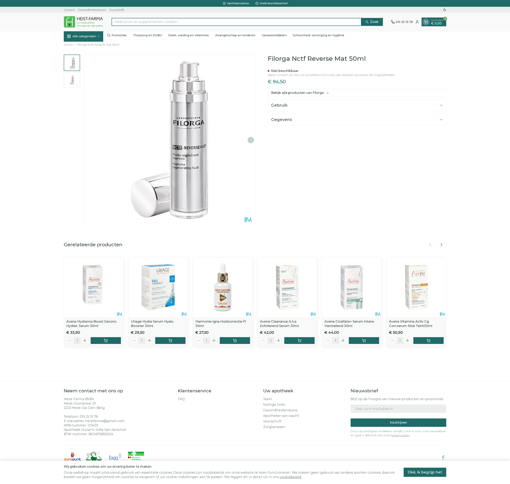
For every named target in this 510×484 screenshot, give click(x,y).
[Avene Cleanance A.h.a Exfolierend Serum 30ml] (287, 287)
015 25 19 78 (89, 416)
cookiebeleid (290, 477)
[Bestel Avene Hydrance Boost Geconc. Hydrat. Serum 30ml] (106, 340)
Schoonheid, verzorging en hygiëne (318, 35)
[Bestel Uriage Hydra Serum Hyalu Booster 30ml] (170, 340)
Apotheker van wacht (281, 416)
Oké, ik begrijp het (425, 472)
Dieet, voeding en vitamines (188, 35)
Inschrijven (398, 422)
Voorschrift (116, 10)
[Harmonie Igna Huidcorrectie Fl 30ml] (222, 287)
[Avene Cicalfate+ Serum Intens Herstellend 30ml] (352, 287)
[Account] (417, 22)
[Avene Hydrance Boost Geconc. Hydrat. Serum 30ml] (93, 287)
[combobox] (236, 22)
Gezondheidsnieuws (92, 10)
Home (68, 44)
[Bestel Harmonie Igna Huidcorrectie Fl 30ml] (235, 340)
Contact (69, 10)
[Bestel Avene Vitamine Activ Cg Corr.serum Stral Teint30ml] (428, 340)
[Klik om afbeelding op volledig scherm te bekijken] (169, 140)
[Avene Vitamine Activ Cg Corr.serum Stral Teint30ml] (416, 287)
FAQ (181, 399)
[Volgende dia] (441, 244)
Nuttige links (274, 404)
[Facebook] (443, 458)
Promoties (119, 35)
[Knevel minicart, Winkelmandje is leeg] (426, 22)
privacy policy (400, 435)
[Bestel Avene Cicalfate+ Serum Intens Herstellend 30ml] (364, 340)
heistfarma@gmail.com (105, 421)
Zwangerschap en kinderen (235, 35)
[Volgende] (251, 140)
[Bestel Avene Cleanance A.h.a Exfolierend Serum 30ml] (299, 340)
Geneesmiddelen (274, 35)
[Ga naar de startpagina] (84, 22)
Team (267, 399)
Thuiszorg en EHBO (147, 35)
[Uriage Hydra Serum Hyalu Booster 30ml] (158, 287)
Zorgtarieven (274, 427)
